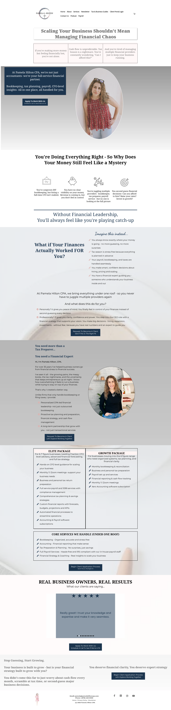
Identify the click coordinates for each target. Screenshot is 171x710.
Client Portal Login (116, 11)
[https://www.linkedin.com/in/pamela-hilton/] (121, 696)
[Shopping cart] (134, 14)
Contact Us (64, 16)
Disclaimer (92, 700)
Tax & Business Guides (99, 11)
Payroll (80, 16)
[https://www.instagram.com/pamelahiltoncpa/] (128, 696)
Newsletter (85, 11)
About (69, 11)
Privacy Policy (82, 700)
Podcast (74, 16)
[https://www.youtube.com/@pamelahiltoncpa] (134, 696)
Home (62, 11)
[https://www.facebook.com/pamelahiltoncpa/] (115, 696)
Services (76, 11)
